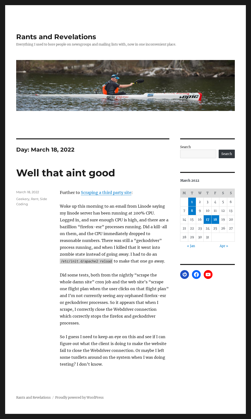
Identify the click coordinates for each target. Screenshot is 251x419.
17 (207, 219)
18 (215, 219)
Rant (34, 199)
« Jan (191, 246)
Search (185, 147)
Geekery (22, 199)
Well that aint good (65, 173)
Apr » (224, 246)
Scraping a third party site (106, 192)
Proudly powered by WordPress (79, 397)
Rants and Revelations (56, 37)
